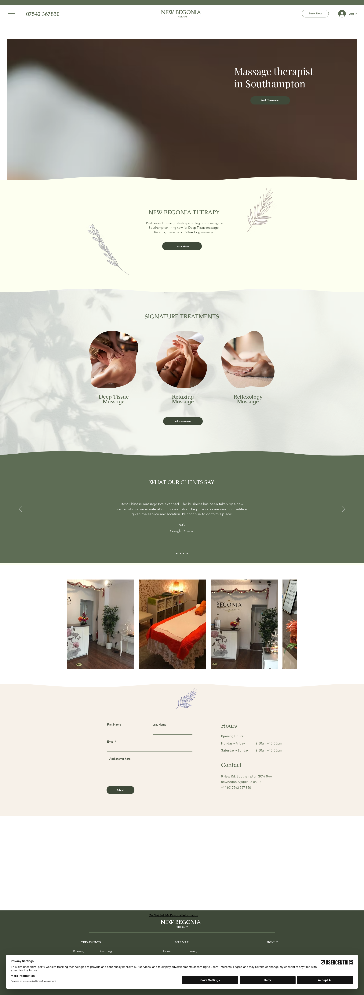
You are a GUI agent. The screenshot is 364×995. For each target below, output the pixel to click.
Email (110, 741)
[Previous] (20, 509)
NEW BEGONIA (181, 12)
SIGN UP (272, 942)
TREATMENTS (91, 942)
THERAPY (181, 16)
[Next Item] (291, 624)
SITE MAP (182, 942)
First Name (114, 724)
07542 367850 (39, 14)
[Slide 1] (176, 553)
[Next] (343, 509)
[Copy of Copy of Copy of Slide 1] (187, 553)
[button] (11, 13)
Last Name (159, 724)
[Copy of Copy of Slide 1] (183, 553)
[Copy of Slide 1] (180, 553)
